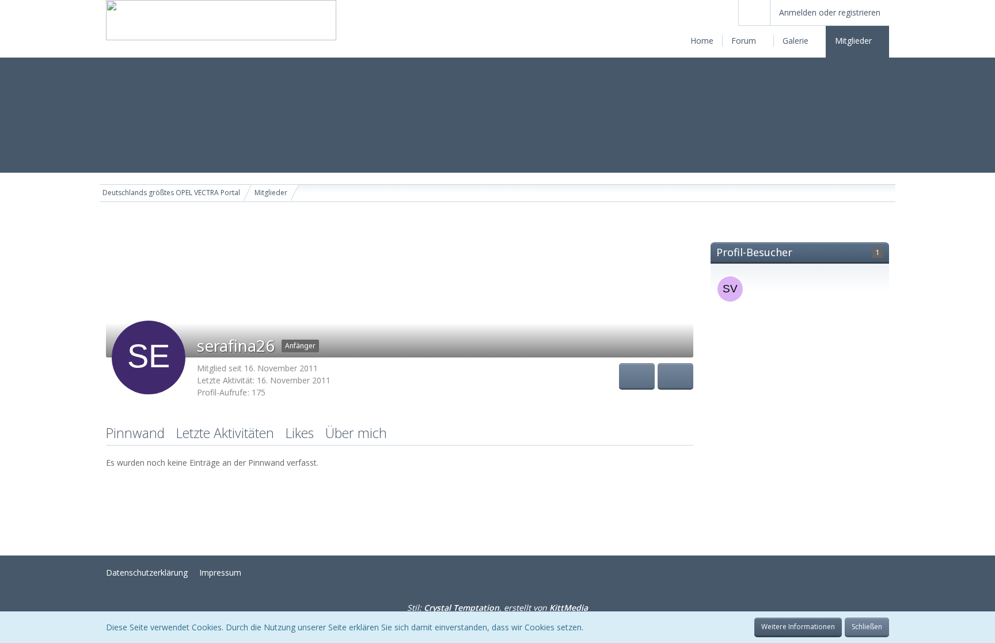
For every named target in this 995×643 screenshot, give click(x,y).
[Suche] (754, 12)
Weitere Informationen (798, 626)
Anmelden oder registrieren (829, 12)
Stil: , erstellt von (497, 607)
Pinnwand (135, 433)
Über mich (356, 433)
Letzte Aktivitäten (225, 433)
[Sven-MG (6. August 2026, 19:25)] (730, 289)
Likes (300, 433)
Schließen (867, 626)
